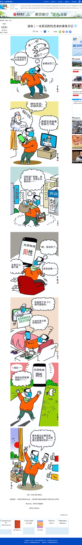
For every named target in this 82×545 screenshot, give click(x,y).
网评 (40, 6)
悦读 (75, 8)
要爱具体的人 (62, 523)
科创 (62, 6)
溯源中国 (54, 8)
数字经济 (38, 8)
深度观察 (77, 59)
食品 (26, 8)
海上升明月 (40, 530)
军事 (77, 6)
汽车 (24, 8)
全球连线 (53, 6)
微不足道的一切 (17, 530)
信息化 (34, 8)
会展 (65, 8)
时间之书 (51, 523)
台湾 (45, 6)
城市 (58, 8)
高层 (27, 6)
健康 (75, 6)
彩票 (68, 8)
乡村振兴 (47, 8)
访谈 (80, 6)
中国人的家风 (28, 523)
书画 (72, 6)
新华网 (2, 20)
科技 (60, 6)
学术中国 (43, 8)
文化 (70, 6)
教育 (57, 6)
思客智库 (48, 6)
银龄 (51, 8)
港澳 (42, 6)
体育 (67, 6)
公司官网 (12, 7)
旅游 (60, 8)
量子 (65, 6)
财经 (37, 6)
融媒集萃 (77, 118)
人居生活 (30, 8)
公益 (77, 8)
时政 (30, 6)
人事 (32, 6)
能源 (63, 8)
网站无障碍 (74, 1)
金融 (21, 8)
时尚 (73, 8)
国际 (35, 6)
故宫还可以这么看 (6, 525)
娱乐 (70, 8)
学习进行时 (23, 6)
